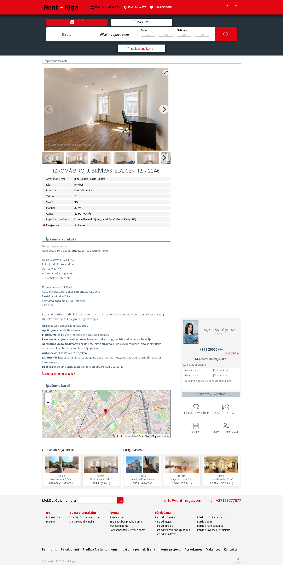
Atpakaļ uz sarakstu (56, 61)
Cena (144, 30)
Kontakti (230, 549)
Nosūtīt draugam (226, 432)
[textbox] (115, 34)
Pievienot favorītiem (196, 413)
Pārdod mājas (163, 521)
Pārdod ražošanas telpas (212, 517)
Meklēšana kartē (142, 49)
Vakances (213, 549)
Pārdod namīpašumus (210, 526)
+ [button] (48, 395)
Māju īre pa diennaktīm (82, 521)
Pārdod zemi (204, 521)
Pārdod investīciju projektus (213, 530)
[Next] (163, 109)
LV (227, 5)
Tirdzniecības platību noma (126, 521)
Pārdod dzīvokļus (165, 517)
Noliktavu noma (119, 526)
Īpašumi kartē (137, 7)
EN (236, 5)
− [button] (48, 402)
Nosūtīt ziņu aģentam (211, 394)
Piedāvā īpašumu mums (100, 549)
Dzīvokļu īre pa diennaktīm (84, 517)
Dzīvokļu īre (53, 517)
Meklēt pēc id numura (59, 500)
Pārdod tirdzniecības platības (172, 530)
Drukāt (196, 432)
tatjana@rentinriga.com (211, 359)
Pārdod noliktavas (165, 534)
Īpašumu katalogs (107, 7)
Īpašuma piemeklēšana (138, 549)
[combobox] (69, 34)
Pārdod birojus (164, 526)
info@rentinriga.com (182, 500)
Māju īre (51, 521)
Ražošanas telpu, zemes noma (127, 530)
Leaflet (121, 436)
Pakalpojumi (70, 549)
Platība (183, 30)
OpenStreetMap (148, 436)
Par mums (49, 549)
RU (231, 5)
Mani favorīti (163, 7)
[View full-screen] (165, 72)
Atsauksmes (193, 549)
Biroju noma (117, 517)
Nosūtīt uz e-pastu (225, 413)
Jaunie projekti (170, 549)
